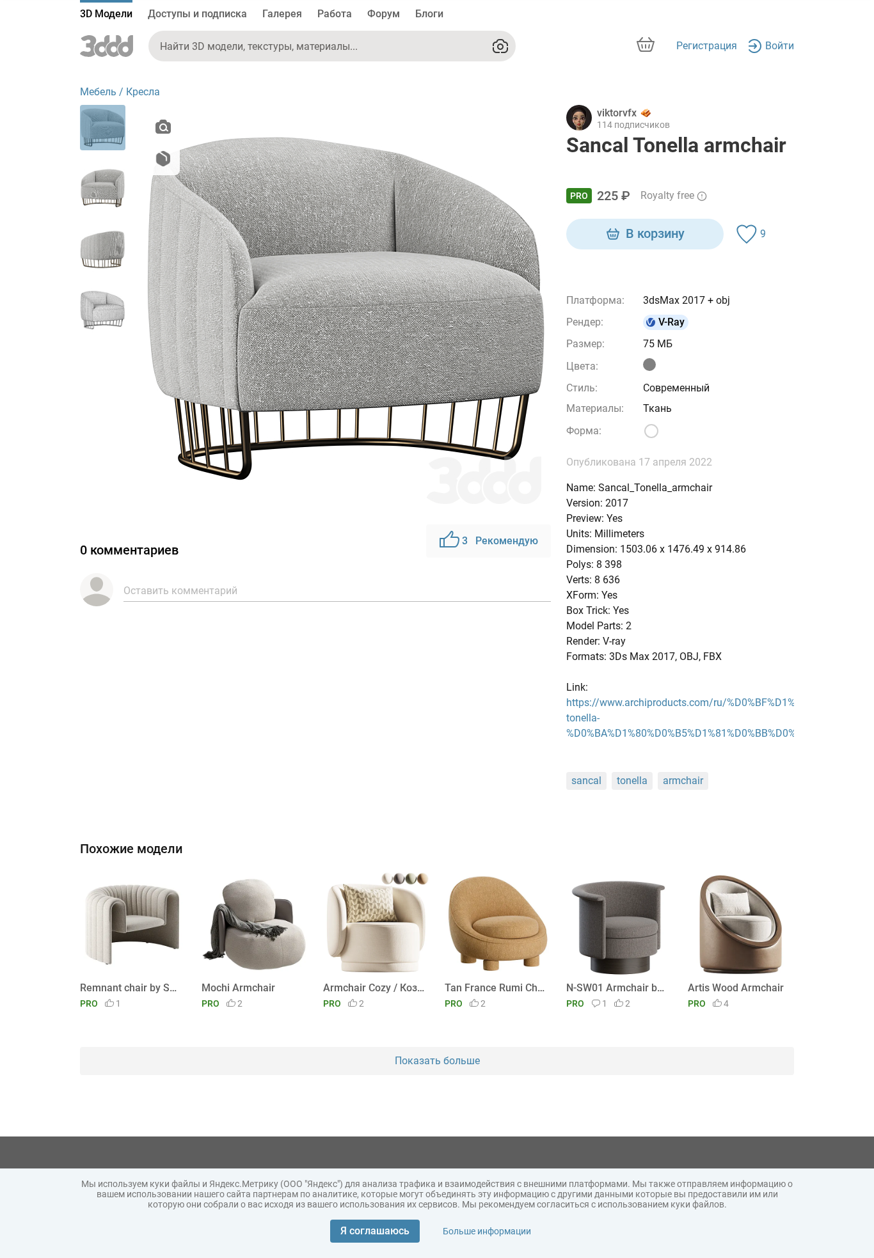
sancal (586, 780)
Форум (383, 14)
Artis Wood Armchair (736, 988)
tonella (632, 780)
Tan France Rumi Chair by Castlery (495, 988)
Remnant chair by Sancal (131, 988)
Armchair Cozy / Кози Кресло (374, 988)
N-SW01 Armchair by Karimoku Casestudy (617, 988)
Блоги (429, 14)
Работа (334, 14)
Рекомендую (500, 541)
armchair (683, 780)
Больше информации (487, 1231)
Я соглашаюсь (374, 1231)
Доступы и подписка (197, 14)
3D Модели (106, 14)
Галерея (282, 14)
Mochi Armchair (238, 988)
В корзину (655, 233)
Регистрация (706, 46)
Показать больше (437, 1061)
